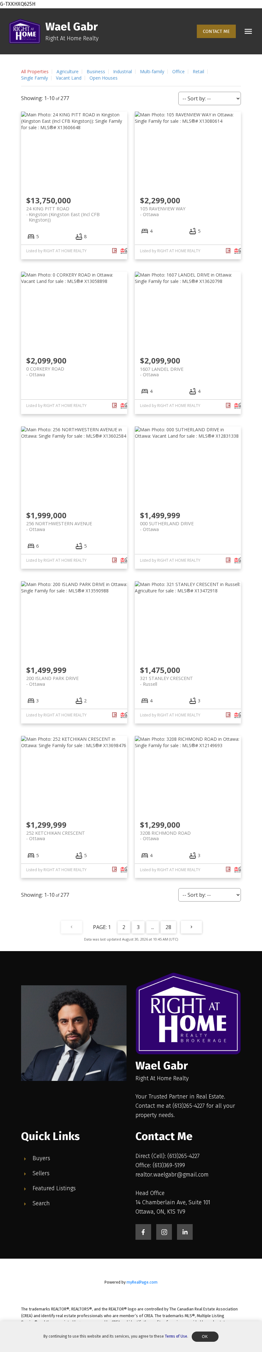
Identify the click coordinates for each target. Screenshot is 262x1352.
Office (178, 71)
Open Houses (103, 78)
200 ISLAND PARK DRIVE (52, 681)
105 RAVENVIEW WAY (162, 211)
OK (205, 1336)
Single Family (34, 78)
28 (168, 927)
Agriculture (68, 71)
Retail (198, 71)
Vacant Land (68, 78)
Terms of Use (176, 1336)
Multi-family (152, 71)
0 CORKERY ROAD (45, 371)
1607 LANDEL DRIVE (161, 372)
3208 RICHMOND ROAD (165, 835)
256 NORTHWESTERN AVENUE (59, 526)
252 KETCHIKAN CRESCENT (55, 835)
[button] (216, 31)
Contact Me (216, 31)
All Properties (35, 71)
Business (96, 71)
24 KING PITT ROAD (63, 211)
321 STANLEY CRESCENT (166, 681)
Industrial (122, 71)
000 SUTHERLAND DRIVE (167, 526)
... (152, 927)
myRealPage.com (142, 1282)
